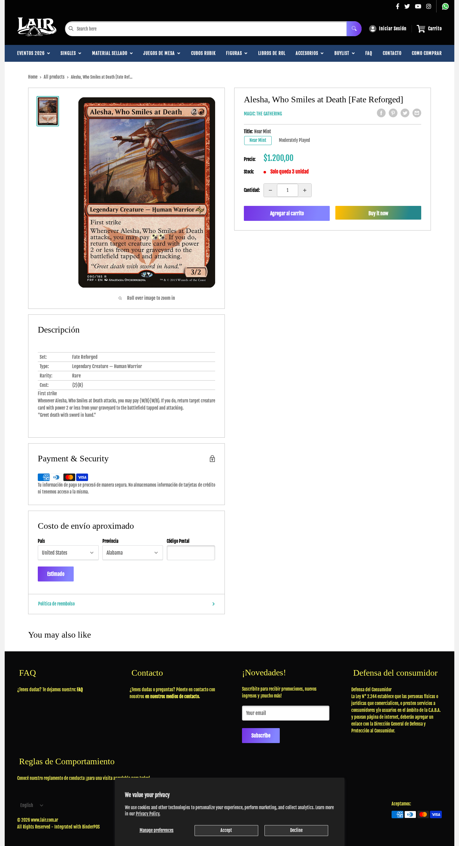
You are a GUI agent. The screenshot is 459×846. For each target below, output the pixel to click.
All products (54, 77)
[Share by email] (416, 113)
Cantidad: (252, 190)
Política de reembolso (56, 603)
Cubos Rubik (203, 53)
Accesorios (308, 53)
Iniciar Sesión (393, 28)
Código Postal (178, 541)
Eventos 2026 (32, 53)
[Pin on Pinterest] (393, 113)
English (26, 805)
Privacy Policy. (148, 813)
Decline (296, 830)
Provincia (110, 541)
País (41, 541)
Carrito (435, 28)
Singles (69, 53)
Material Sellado (111, 53)
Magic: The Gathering (263, 113)
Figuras (235, 53)
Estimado (55, 574)
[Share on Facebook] (381, 113)
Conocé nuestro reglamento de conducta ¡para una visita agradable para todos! (83, 778)
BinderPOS (91, 826)
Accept (226, 830)
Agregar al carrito (287, 213)
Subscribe (260, 735)
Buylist (343, 53)
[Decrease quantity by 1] (270, 190)
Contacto (392, 53)
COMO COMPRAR (427, 53)
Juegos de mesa (160, 53)
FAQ (368, 53)
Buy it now (378, 213)
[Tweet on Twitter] (405, 113)
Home (32, 77)
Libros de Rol (271, 53)
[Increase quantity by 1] (304, 190)
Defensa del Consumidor (371, 689)
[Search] (354, 28)
